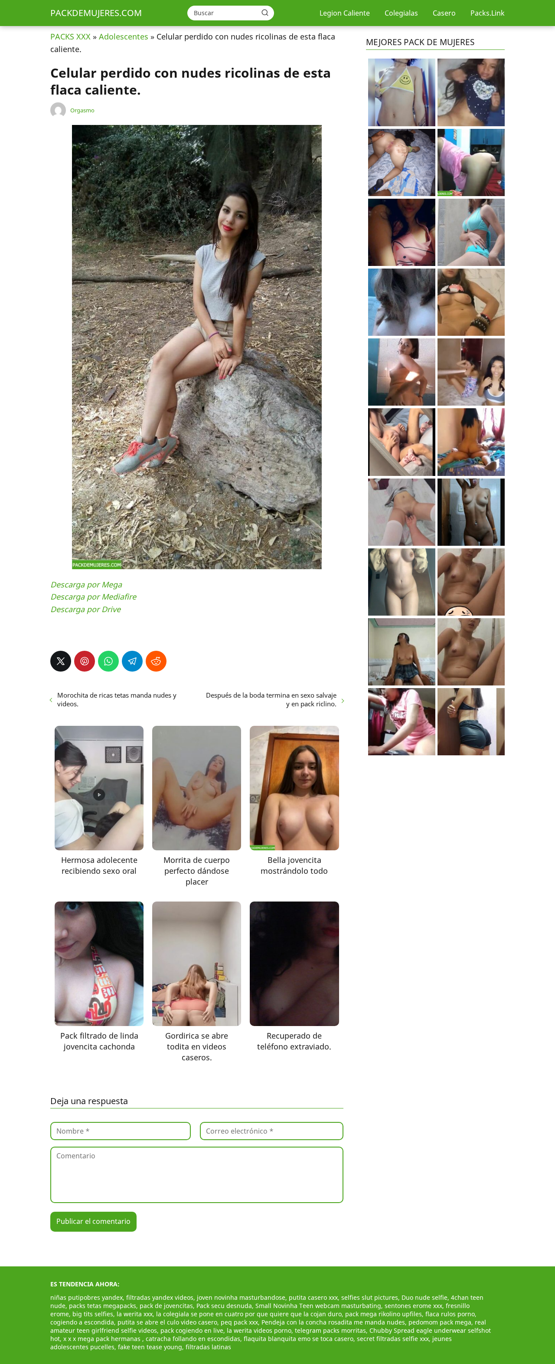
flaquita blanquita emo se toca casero (298, 1338)
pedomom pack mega (439, 1322)
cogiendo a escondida (82, 1322)
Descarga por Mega (86, 584)
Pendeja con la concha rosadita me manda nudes (333, 1322)
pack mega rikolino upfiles (383, 1314)
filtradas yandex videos (159, 1297)
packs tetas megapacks (102, 1306)
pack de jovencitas (166, 1306)
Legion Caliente (345, 13)
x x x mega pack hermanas (102, 1338)
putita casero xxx (313, 1297)
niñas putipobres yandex (86, 1297)
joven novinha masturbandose (241, 1297)
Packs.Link (487, 13)
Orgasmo (82, 110)
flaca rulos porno (450, 1314)
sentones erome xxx (413, 1306)
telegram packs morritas (330, 1330)
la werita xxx (135, 1314)
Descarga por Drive (85, 609)
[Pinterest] (84, 661)
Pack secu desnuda (224, 1306)
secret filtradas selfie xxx (393, 1338)
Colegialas (401, 13)
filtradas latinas (208, 1347)
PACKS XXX (70, 36)
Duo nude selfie (424, 1297)
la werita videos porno (259, 1330)
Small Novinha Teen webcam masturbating (318, 1306)
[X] (60, 661)
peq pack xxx (239, 1322)
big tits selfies (92, 1314)
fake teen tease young (150, 1347)
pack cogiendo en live (191, 1330)
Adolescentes (123, 36)
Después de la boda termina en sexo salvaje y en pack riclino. (271, 699)
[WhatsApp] (108, 661)
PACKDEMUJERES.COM (96, 13)
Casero (444, 13)
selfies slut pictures (369, 1297)
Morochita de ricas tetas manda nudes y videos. (116, 699)
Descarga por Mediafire (93, 596)
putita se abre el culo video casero (167, 1322)
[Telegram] (132, 661)
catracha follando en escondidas (193, 1338)
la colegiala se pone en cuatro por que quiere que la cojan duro (249, 1314)
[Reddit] (156, 661)
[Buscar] (265, 13)
